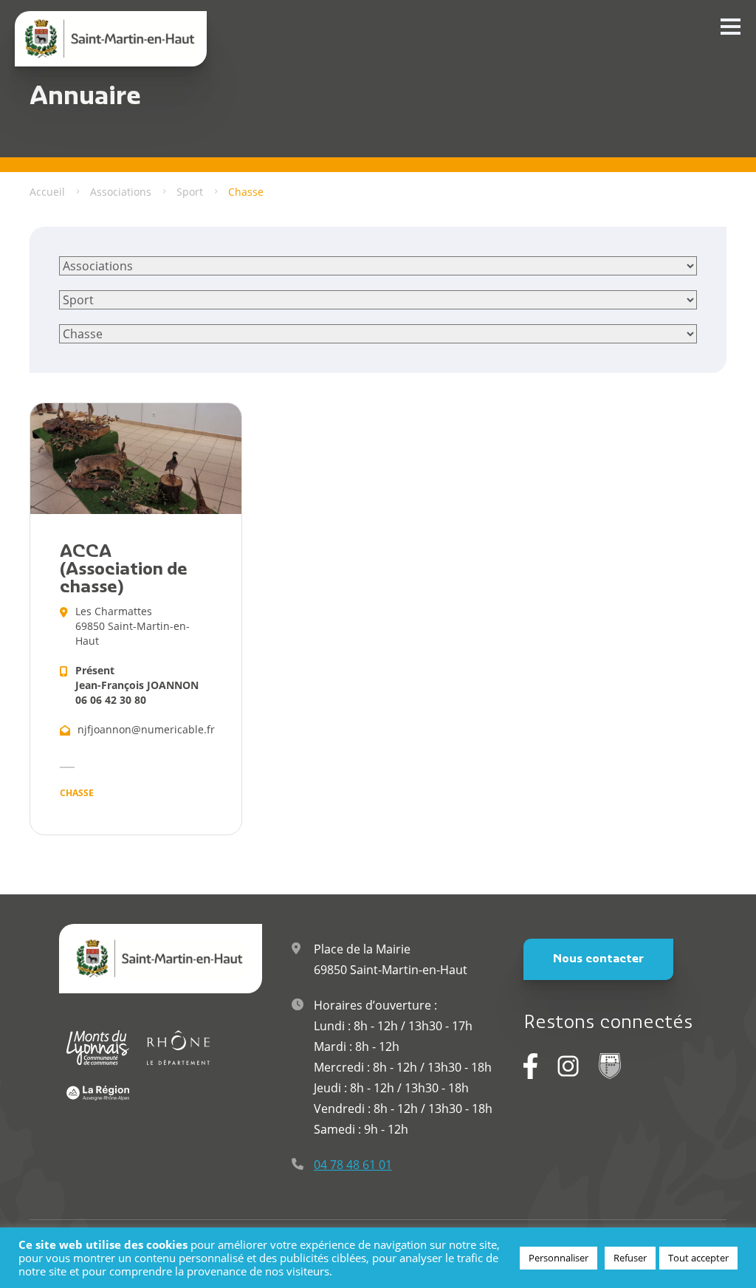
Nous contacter (598, 959)
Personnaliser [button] (558, 1257)
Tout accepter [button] (698, 1257)
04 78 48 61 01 (353, 1165)
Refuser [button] (630, 1257)
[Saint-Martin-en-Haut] (111, 38)
